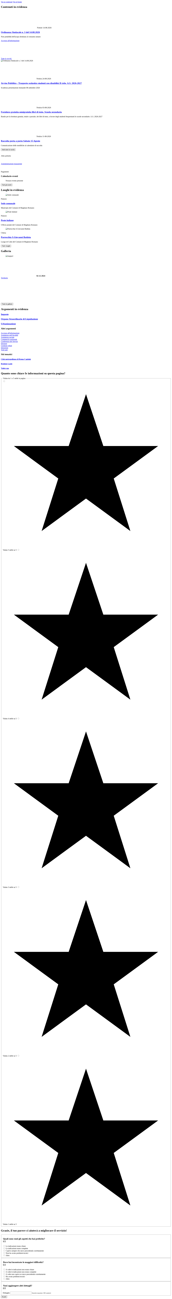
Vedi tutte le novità (8, 150)
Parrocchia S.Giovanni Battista (16, 237)
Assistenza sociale (7, 337)
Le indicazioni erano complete (17, 1248)
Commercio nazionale (9, 339)
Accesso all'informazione (10, 41)
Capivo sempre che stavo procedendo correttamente (25, 1251)
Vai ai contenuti (6, 2)
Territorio (4, 278)
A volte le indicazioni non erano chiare (20, 1270)
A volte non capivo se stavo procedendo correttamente (26, 1274)
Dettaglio (6, 1293)
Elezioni (4, 344)
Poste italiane (7, 220)
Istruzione (4, 348)
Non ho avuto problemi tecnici (17, 1253)
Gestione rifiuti (6, 346)
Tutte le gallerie (7, 304)
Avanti (4, 1297)
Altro (7, 1255)
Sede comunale (8, 203)
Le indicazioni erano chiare (16, 1246)
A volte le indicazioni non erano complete (21, 1272)
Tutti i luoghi (6, 246)
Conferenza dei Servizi (9, 341)
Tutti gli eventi (6, 185)
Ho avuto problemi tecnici (15, 1277)
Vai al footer (17, 2)
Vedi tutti (4, 350)
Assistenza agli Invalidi (9, 335)
